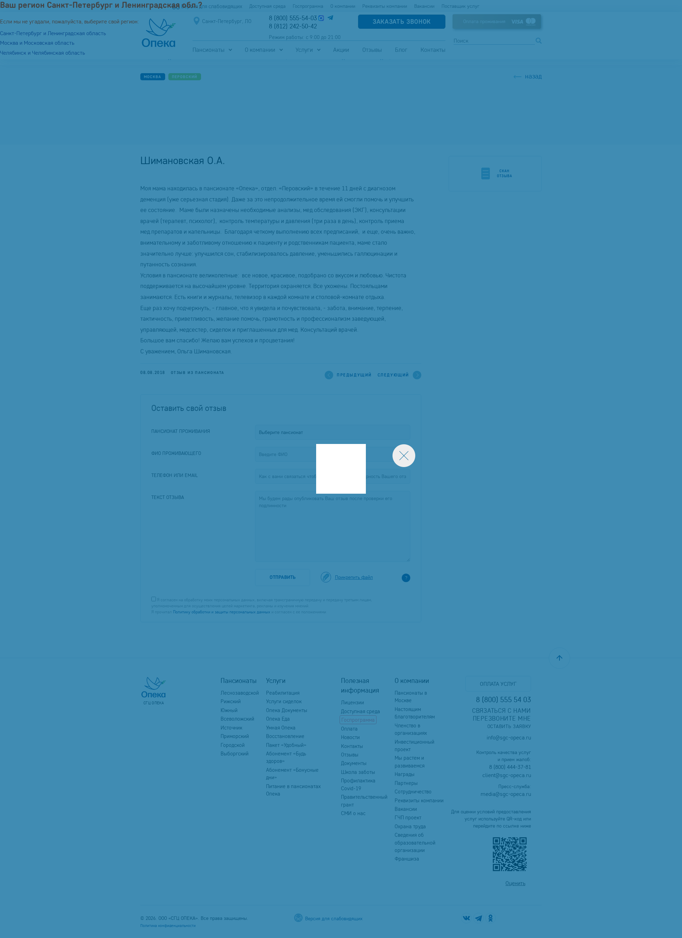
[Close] (404, 455)
